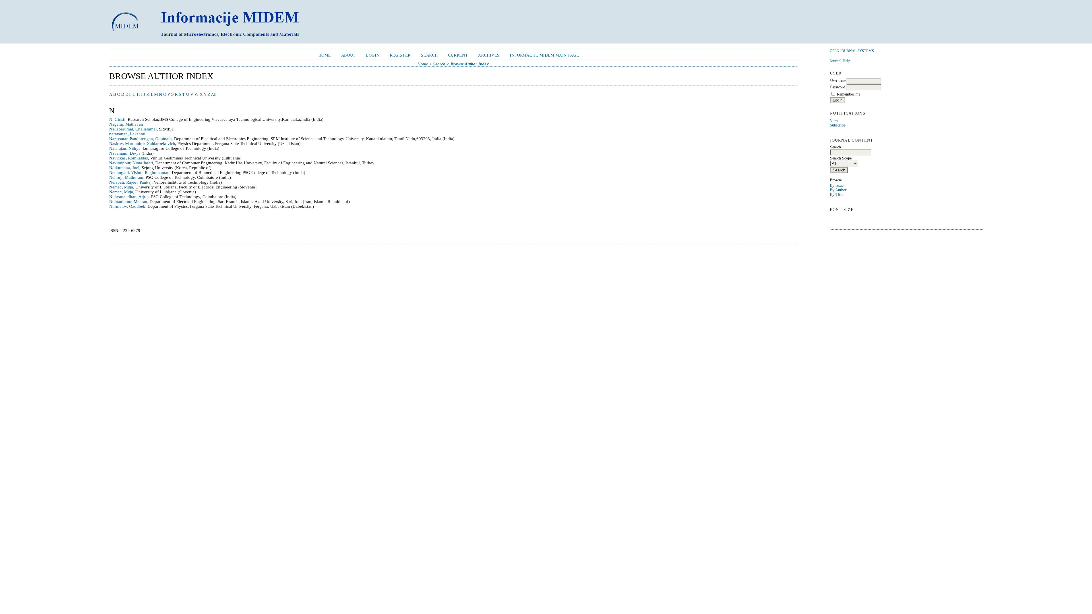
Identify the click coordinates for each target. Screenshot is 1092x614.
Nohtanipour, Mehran (128, 201)
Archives (488, 55)
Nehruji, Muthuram (126, 177)
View (834, 121)
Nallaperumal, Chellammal (133, 129)
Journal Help (840, 61)
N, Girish (117, 119)
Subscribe (837, 125)
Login (372, 55)
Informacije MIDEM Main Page (544, 55)
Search (429, 55)
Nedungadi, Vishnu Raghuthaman (139, 172)
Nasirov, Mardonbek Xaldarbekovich (142, 143)
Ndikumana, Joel (124, 167)
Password (837, 87)
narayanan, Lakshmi (127, 134)
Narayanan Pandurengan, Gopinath (140, 138)
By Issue (836, 185)
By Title (836, 194)
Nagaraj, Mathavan (126, 124)
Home (324, 55)
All (213, 94)
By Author (838, 190)
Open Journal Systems (852, 51)
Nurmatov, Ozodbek (127, 206)
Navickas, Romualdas (128, 158)
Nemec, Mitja (121, 187)
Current (458, 55)
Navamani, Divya (124, 153)
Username (838, 80)
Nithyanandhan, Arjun (129, 196)
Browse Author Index (469, 64)
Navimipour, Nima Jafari (131, 163)
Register (400, 55)
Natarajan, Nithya (124, 148)
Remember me (848, 94)
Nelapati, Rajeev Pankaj (130, 182)
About (348, 55)
